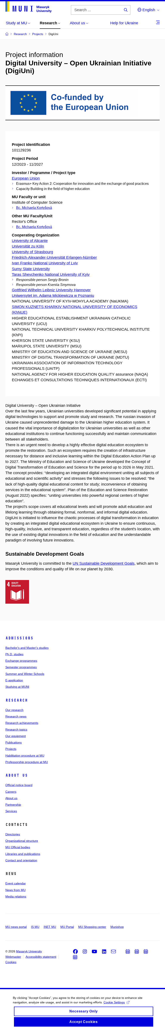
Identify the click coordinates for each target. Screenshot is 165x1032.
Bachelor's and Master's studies (27, 647)
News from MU (15, 890)
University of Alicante (30, 241)
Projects (10, 749)
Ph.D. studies (14, 654)
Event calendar (15, 883)
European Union (26, 178)
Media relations (15, 896)
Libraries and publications (22, 854)
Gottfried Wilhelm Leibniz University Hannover (51, 290)
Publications (13, 742)
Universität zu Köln (28, 246)
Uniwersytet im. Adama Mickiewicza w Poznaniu (53, 295)
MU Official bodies (17, 847)
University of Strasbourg (32, 252)
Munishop (117, 927)
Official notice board (18, 785)
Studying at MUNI (17, 686)
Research (16, 700)
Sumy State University (31, 269)
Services (11, 811)
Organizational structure (21, 840)
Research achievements (21, 723)
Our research (14, 710)
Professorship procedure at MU (26, 762)
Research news (15, 716)
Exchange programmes (21, 660)
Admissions (19, 638)
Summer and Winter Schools (24, 674)
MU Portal (67, 927)
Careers (10, 791)
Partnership (13, 804)
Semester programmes (21, 667)
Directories (12, 834)
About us (16, 775)
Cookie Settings (114, 1002)
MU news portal (16, 927)
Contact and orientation (21, 860)
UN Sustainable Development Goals (103, 563)
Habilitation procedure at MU (24, 755)
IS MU (35, 927)
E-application (14, 680)
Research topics (16, 729)
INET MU (50, 927)
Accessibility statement (41, 956)
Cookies (10, 962)
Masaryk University (29, 951)
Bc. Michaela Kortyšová (34, 208)
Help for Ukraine (124, 23)
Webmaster (13, 956)
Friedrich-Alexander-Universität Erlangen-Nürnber (54, 257)
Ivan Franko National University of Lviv (45, 263)
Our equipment (15, 736)
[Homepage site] (28, 7)
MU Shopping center (92, 927)
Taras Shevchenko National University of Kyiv (51, 274)
